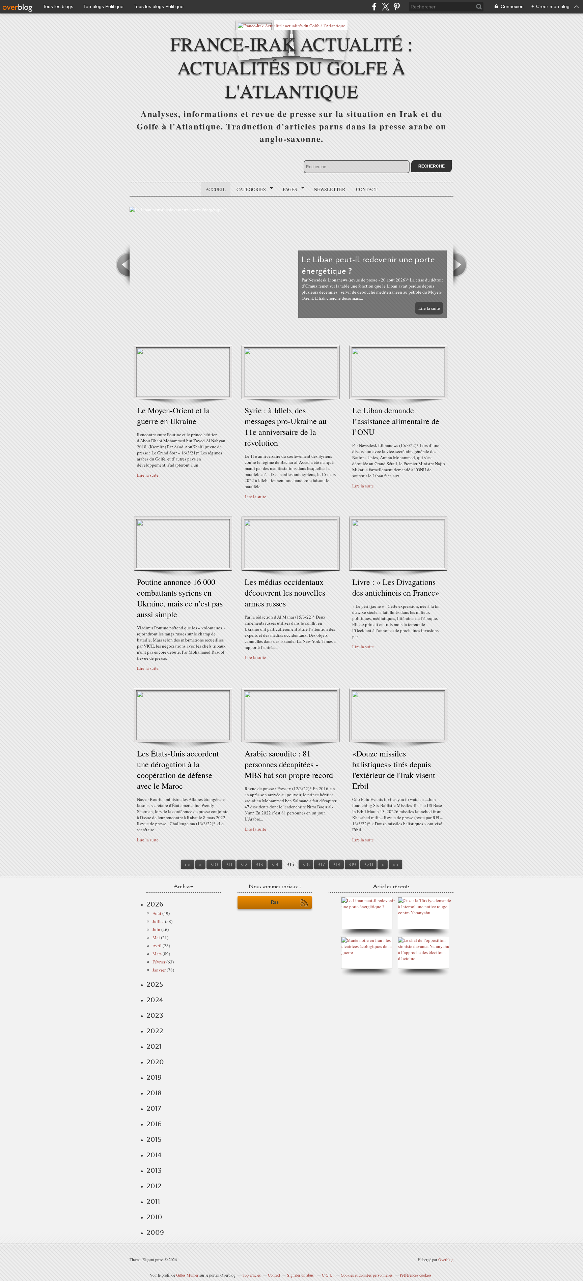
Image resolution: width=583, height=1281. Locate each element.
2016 (154, 1124)
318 (336, 864)
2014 (154, 1155)
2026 (154, 904)
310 (214, 864)
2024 (154, 1000)
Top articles (252, 1275)
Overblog (445, 1259)
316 (306, 864)
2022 (154, 1031)
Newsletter (329, 189)
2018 (154, 1093)
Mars (157, 954)
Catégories (249, 189)
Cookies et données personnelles (367, 1275)
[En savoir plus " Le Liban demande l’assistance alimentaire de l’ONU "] (398, 395)
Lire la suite (429, 308)
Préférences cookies (416, 1275)
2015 (154, 1139)
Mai (156, 937)
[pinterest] (396, 6)
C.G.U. (328, 1275)
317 (321, 864)
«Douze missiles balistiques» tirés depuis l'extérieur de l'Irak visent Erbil (393, 769)
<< (187, 864)
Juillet (158, 921)
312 (244, 864)
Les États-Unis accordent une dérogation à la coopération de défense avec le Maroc (178, 769)
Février (158, 962)
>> (395, 864)
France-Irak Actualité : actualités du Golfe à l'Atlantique (291, 67)
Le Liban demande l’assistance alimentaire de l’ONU (395, 421)
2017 (153, 1108)
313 (259, 864)
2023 (154, 1015)
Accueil (215, 189)
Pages (287, 189)
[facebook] (374, 6)
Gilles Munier (187, 1275)
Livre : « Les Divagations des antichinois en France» (395, 587)
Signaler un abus (301, 1275)
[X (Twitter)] (385, 6)
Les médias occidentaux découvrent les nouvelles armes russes (285, 592)
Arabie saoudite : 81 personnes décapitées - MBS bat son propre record (289, 764)
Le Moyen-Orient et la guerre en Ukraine (173, 415)
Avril (157, 946)
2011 (153, 1201)
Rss (275, 902)
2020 (155, 1062)
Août (156, 913)
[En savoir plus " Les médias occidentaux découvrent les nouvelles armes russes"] (290, 567)
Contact (367, 189)
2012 (154, 1186)
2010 (154, 1217)
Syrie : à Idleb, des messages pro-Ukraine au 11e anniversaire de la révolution (286, 426)
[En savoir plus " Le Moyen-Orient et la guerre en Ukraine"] (183, 395)
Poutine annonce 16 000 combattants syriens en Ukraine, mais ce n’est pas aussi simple (180, 598)
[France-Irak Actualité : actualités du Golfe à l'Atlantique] (291, 25)
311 (229, 864)
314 (275, 864)
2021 (154, 1046)
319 (352, 864)
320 (368, 864)
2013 (154, 1170)
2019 (154, 1077)
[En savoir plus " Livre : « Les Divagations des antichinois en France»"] (398, 567)
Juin (156, 929)
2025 (154, 984)
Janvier (159, 970)
